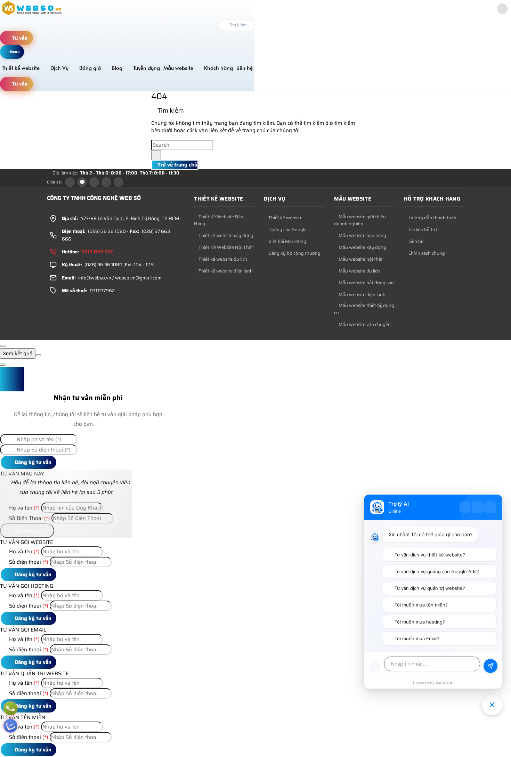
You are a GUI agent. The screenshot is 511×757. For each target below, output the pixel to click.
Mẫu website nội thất (360, 259)
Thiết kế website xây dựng (225, 235)
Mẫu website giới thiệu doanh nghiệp (360, 220)
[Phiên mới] (465, 507)
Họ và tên (24, 508)
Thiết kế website (21, 67)
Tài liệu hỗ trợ (422, 229)
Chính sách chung (426, 253)
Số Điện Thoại (29, 518)
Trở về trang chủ (176, 165)
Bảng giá (90, 67)
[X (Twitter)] (94, 182)
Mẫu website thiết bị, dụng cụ (364, 309)
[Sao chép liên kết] (118, 182)
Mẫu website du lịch (359, 271)
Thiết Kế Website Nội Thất (225, 247)
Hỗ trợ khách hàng (432, 199)
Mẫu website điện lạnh (362, 294)
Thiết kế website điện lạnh (225, 271)
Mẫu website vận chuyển (364, 324)
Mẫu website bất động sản (366, 282)
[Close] (3, 346)
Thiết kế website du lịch (222, 259)
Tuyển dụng (146, 67)
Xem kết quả (18, 353)
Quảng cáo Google (287, 229)
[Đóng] (490, 507)
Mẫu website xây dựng (362, 247)
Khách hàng (218, 67)
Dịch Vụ (59, 67)
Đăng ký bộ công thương (294, 253)
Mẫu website (178, 67)
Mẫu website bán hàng (362, 235)
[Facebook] (70, 182)
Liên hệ (244, 67)
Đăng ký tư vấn (32, 462)
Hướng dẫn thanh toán (431, 217)
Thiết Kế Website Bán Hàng (218, 220)
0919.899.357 (97, 251)
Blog (117, 67)
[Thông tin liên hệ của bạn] (375, 667)
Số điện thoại (28, 562)
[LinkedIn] (106, 182)
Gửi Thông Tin (31, 531)
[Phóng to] (478, 507)
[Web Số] (32, 15)
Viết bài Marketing (286, 241)
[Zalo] (82, 182)
